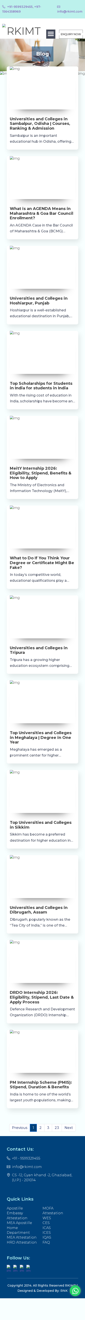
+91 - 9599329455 (26, 1158)
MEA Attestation (22, 1237)
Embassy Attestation (17, 1215)
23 (57, 1128)
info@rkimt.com (27, 1167)
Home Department (18, 1230)
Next (69, 1128)
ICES (46, 1233)
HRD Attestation (22, 1242)
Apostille (15, 1208)
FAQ (46, 1242)
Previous (19, 1128)
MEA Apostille (19, 1223)
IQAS (46, 1237)
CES (46, 1223)
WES (46, 1218)
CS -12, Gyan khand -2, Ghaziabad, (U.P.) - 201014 (42, 1177)
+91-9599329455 (19, 7)
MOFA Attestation (52, 1210)
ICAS (46, 1228)
